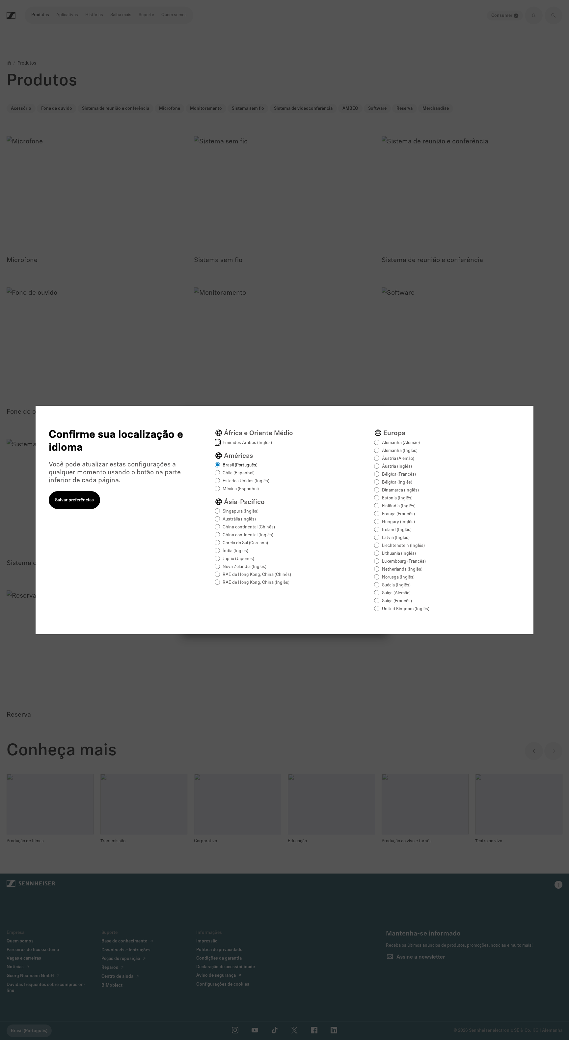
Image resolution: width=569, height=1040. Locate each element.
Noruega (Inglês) (398, 577)
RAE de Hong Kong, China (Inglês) (256, 582)
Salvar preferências (74, 500)
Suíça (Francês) (397, 601)
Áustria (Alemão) (398, 459)
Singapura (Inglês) (240, 511)
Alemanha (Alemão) (401, 443)
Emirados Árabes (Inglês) (247, 443)
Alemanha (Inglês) (400, 451)
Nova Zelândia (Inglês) (244, 567)
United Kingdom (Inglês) (405, 609)
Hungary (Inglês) (398, 522)
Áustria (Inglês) (397, 466)
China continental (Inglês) (248, 535)
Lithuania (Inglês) (399, 553)
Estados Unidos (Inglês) (246, 481)
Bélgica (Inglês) (397, 482)
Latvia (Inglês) (396, 538)
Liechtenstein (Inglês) (403, 546)
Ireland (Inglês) (397, 530)
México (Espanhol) (241, 489)
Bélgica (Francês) (399, 474)
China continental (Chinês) (249, 527)
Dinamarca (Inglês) (400, 490)
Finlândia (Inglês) (399, 506)
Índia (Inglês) (235, 551)
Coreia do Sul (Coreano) (245, 543)
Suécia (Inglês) (396, 585)
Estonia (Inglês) (397, 498)
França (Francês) (398, 514)
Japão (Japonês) (238, 559)
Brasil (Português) (240, 465)
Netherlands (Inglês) (402, 569)
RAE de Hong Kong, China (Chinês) (257, 575)
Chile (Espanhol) (239, 473)
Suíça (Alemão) (396, 593)
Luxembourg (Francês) (404, 561)
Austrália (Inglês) (239, 519)
